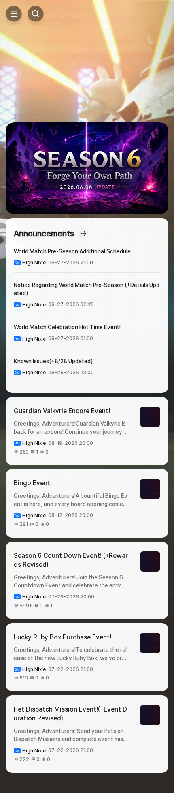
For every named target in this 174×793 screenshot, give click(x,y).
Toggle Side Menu (14, 14)
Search (36, 14)
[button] (87, 168)
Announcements (44, 233)
